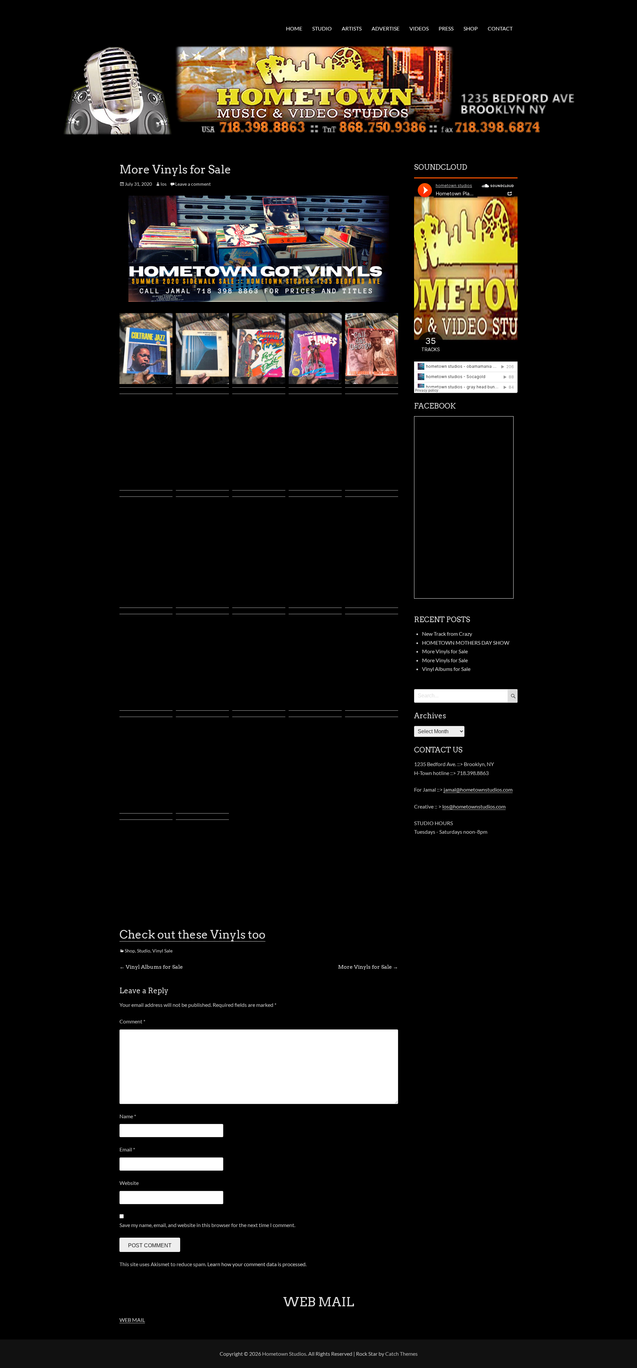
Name (127, 1116)
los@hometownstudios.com (474, 806)
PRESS (446, 28)
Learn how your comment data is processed (256, 1264)
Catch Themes (401, 1353)
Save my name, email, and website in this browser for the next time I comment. (207, 1225)
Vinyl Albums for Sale (446, 669)
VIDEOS (419, 28)
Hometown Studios (284, 1353)
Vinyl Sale (162, 950)
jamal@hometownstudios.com (478, 789)
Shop (130, 950)
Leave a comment (193, 184)
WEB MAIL (132, 1320)
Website (129, 1183)
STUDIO (322, 28)
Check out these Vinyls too (192, 934)
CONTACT (500, 28)
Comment (132, 1021)
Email (127, 1149)
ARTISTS (352, 28)
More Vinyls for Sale (445, 651)
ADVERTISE (385, 28)
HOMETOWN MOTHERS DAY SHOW (465, 642)
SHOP (470, 28)
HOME (294, 28)
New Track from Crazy (447, 633)
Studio (143, 950)
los (164, 184)
